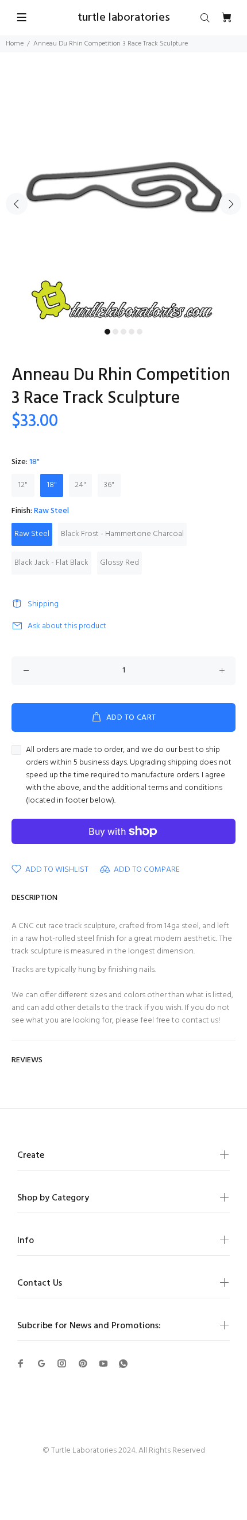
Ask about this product (67, 626)
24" (80, 485)
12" (23, 485)
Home (15, 44)
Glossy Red (119, 562)
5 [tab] (139, 332)
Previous (17, 204)
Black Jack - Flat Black (51, 562)
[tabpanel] (123, 197)
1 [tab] (107, 332)
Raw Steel (31, 534)
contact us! (201, 1020)
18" (52, 485)
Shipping (43, 604)
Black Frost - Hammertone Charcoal (122, 534)
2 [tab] (115, 332)
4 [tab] (131, 332)
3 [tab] (123, 332)
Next (230, 204)
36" (109, 485)
